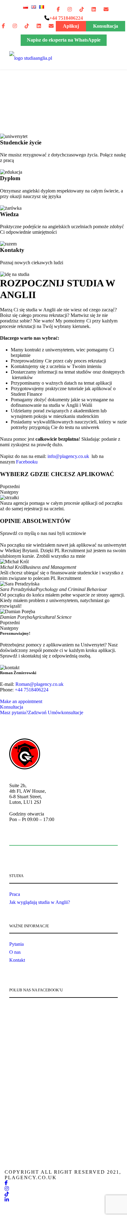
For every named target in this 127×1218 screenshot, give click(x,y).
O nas (15, 952)
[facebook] (58, 9)
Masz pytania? (23, 712)
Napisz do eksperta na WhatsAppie (63, 39)
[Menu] (14, 57)
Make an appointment (21, 701)
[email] (106, 9)
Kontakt (17, 960)
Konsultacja (105, 26)
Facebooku (26, 461)
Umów (65, 712)
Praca (14, 894)
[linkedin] (94, 9)
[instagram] (70, 9)
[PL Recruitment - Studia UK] (30, 57)
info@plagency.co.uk (68, 456)
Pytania (16, 944)
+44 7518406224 (31, 689)
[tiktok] (82, 9)
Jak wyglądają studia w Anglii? (39, 902)
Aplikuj (71, 26)
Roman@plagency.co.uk (39, 684)
